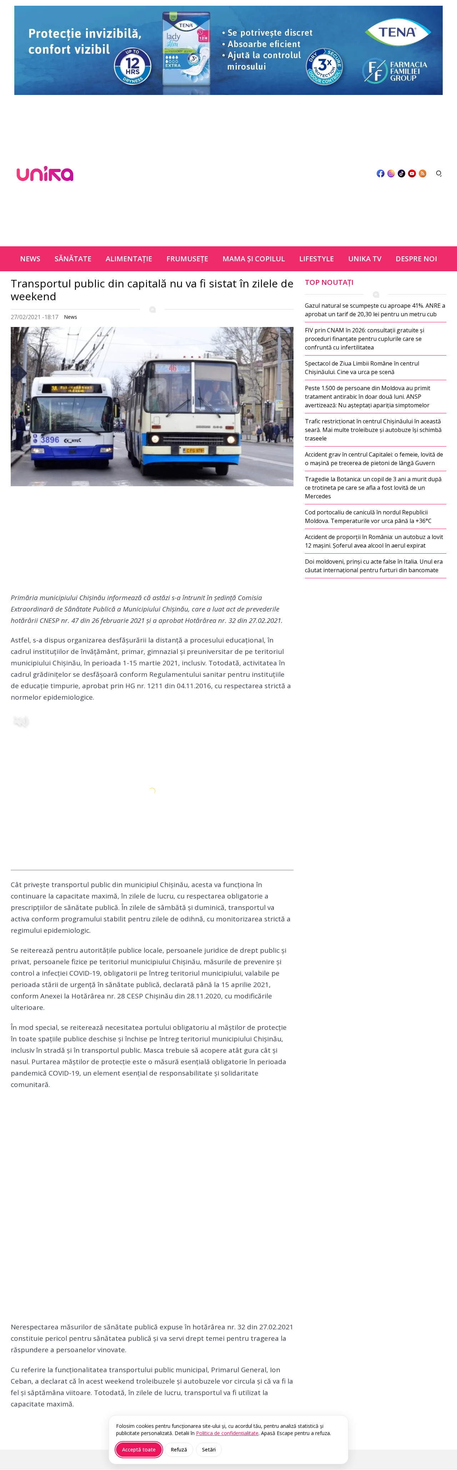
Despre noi (416, 258)
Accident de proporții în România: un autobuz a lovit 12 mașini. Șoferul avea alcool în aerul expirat (374, 541)
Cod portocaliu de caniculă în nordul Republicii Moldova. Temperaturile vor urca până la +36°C (368, 516)
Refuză (179, 1449)
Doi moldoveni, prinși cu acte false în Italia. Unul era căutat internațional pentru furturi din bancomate (374, 566)
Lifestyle (316, 258)
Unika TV (364, 258)
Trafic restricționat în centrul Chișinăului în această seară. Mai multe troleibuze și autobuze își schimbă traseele (373, 429)
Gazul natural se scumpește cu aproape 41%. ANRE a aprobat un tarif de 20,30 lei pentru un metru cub (375, 310)
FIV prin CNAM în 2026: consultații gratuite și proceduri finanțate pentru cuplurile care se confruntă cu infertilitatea (364, 338)
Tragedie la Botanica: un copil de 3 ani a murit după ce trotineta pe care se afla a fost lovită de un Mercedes (373, 487)
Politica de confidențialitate (227, 1433)
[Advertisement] (225, 173)
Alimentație (129, 258)
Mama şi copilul (253, 258)
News (30, 258)
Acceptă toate (139, 1449)
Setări (209, 1449)
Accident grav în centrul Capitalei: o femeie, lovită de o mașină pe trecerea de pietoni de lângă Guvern (374, 458)
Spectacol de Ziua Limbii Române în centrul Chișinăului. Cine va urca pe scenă (362, 367)
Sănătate (73, 258)
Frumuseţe (187, 258)
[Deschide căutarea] (439, 173)
